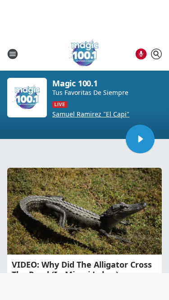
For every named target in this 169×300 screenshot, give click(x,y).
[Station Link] (84, 53)
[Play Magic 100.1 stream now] (27, 97)
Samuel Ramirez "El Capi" (90, 114)
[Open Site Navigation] (12, 54)
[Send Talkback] (141, 54)
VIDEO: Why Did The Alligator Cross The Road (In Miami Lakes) (82, 269)
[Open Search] (156, 54)
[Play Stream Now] (140, 139)
